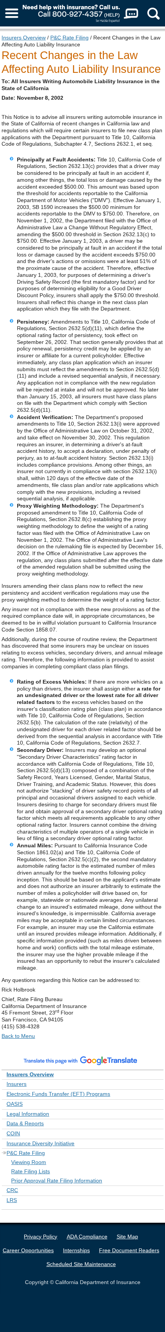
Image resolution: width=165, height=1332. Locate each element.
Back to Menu (18, 1036)
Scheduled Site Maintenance (81, 1264)
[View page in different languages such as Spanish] (80, 1060)
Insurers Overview (24, 38)
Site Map (127, 1236)
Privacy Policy (40, 1236)
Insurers (16, 1084)
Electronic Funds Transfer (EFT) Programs (58, 1094)
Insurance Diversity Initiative (40, 1143)
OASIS (15, 1104)
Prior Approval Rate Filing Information (56, 1180)
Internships (76, 1250)
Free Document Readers (129, 1250)
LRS (12, 1200)
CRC (12, 1190)
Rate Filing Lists (30, 1171)
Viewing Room (28, 1162)
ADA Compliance (87, 1236)
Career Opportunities (28, 1250)
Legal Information (28, 1114)
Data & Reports (25, 1123)
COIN (13, 1133)
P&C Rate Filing (69, 38)
